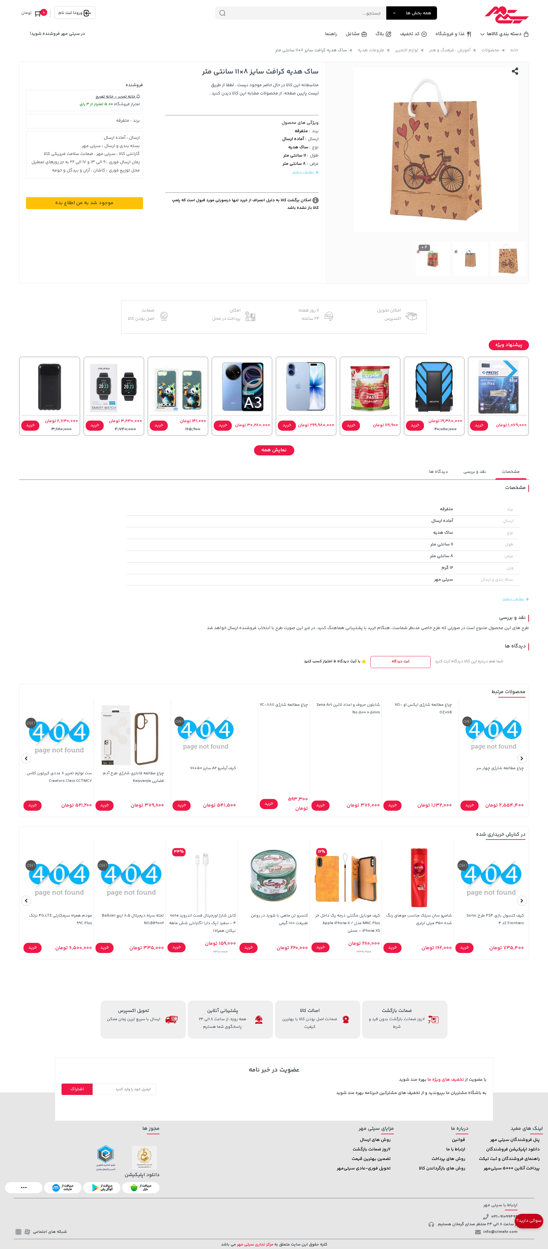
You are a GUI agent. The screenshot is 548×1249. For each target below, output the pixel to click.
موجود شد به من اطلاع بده (84, 203)
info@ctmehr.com (500, 1232)
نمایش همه (274, 450)
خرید (479, 425)
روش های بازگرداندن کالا (442, 1168)
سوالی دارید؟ (529, 1220)
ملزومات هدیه (371, 50)
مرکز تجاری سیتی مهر (254, 1244)
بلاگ (379, 34)
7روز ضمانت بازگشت (372, 1149)
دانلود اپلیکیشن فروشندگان (513, 1149)
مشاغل (353, 34)
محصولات (490, 50)
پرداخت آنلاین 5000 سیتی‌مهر (512, 1168)
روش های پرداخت (448, 1159)
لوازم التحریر (406, 50)
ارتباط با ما (455, 1149)
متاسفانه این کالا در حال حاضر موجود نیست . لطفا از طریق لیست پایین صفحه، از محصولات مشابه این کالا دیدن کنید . (264, 89)
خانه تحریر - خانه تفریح (115, 96)
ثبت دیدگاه (400, 662)
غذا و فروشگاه (450, 34)
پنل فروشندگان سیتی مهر (515, 1139)
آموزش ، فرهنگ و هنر (450, 50)
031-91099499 (504, 1217)
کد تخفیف (410, 34)
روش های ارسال (375, 1139)
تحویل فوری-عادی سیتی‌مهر (364, 1168)
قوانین (458, 1139)
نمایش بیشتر (303, 172)
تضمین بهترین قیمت (371, 1159)
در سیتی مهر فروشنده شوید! (57, 33)
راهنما (331, 34)
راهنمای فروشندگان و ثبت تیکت (509, 1159)
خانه (514, 50)
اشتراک (77, 1089)
